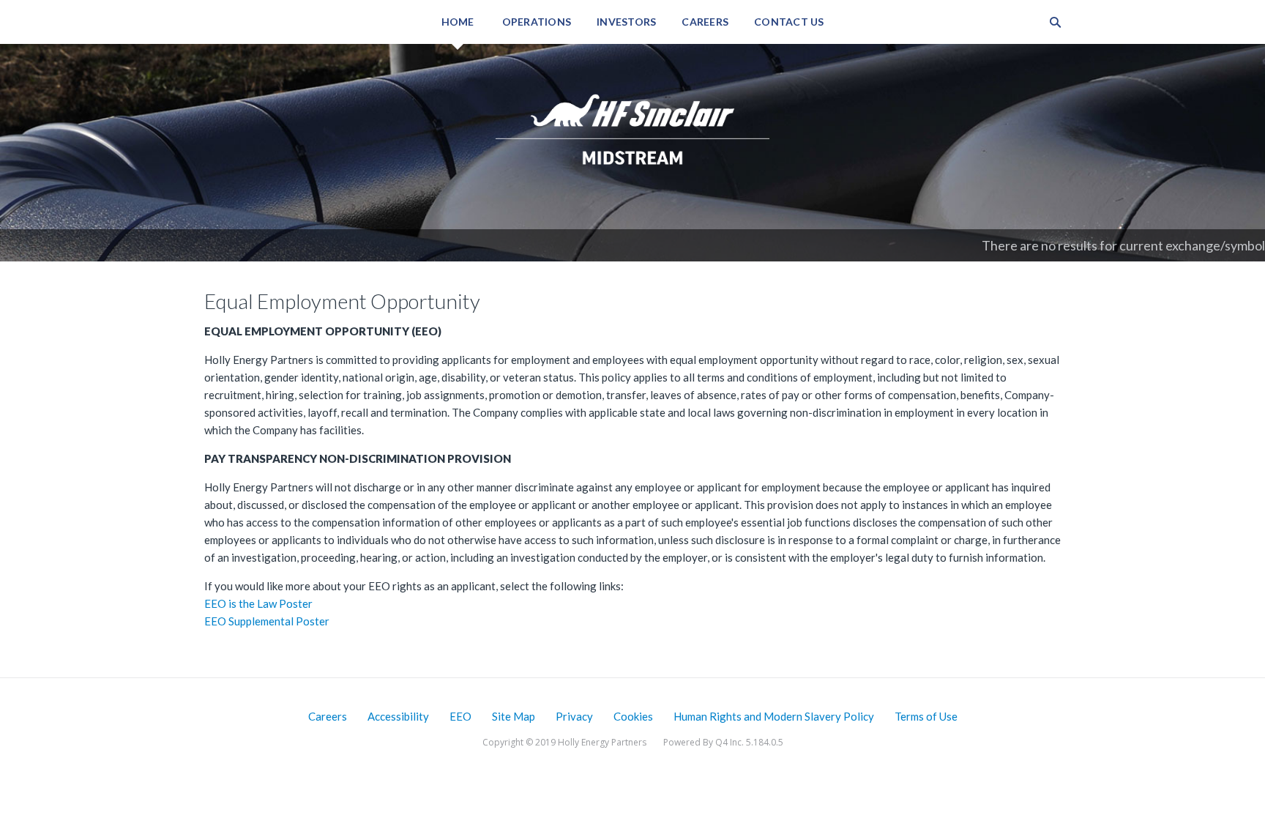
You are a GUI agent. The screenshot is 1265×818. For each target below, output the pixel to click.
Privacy (574, 716)
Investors (626, 21)
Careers (705, 21)
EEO (460, 716)
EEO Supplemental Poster (266, 621)
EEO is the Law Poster (258, 603)
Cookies (633, 716)
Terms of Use (926, 716)
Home (457, 21)
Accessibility (398, 716)
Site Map (513, 716)
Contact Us (789, 21)
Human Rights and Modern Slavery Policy (773, 716)
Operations (537, 21)
